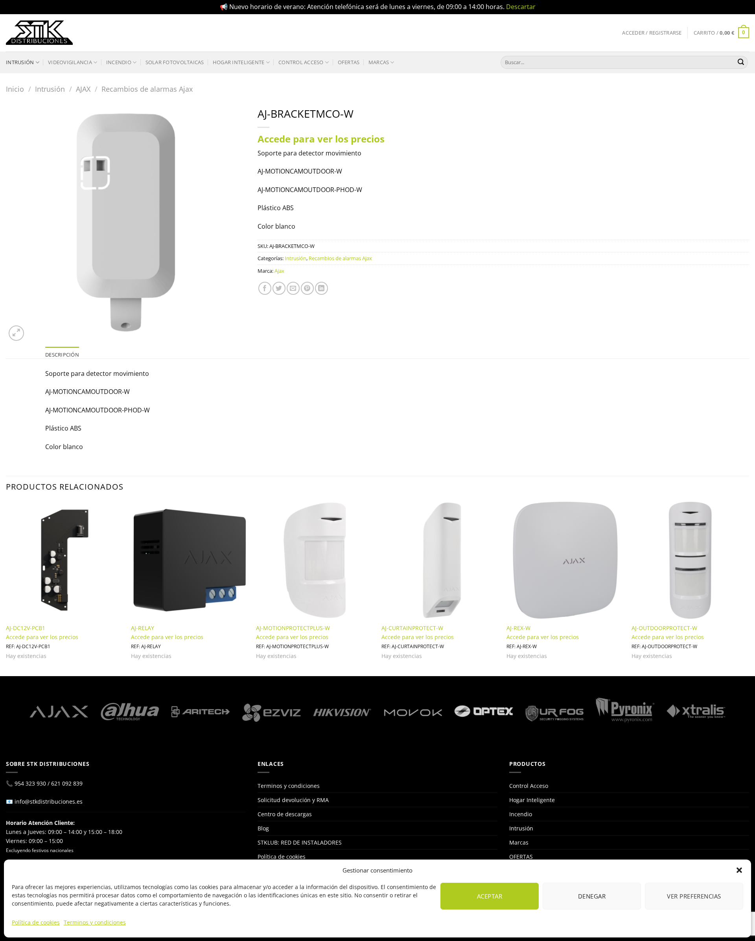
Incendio (118, 62)
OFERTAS (349, 62)
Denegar (592, 896)
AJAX (83, 89)
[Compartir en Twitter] (279, 288)
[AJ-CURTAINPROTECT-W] (440, 560)
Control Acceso (301, 62)
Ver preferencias (694, 896)
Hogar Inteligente (238, 62)
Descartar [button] (521, 6)
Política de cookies (36, 922)
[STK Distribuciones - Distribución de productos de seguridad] (39, 32)
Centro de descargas (285, 814)
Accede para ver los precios (321, 138)
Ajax (279, 270)
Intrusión (20, 62)
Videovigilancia (70, 62)
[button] (739, 870)
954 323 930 (30, 783)
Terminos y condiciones (95, 922)
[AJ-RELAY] (190, 560)
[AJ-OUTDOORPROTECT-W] (690, 560)
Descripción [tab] (62, 354)
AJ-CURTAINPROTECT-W (412, 628)
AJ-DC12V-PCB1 (25, 628)
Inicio (15, 89)
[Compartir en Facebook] (264, 288)
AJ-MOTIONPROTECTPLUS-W (293, 628)
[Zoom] (16, 333)
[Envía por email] (293, 288)
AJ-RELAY (142, 628)
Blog (263, 828)
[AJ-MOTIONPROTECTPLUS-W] (315, 560)
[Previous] (6, 588)
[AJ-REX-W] (565, 560)
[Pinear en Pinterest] (307, 288)
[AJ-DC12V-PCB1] (64, 560)
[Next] (749, 588)
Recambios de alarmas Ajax (147, 89)
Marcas (378, 62)
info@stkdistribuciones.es (49, 801)
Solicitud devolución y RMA (293, 800)
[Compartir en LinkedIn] (321, 288)
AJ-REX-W (518, 628)
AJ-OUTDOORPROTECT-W (664, 628)
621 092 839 (67, 783)
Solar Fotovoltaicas (174, 62)
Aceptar (489, 896)
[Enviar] (741, 62)
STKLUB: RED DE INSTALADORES (300, 842)
